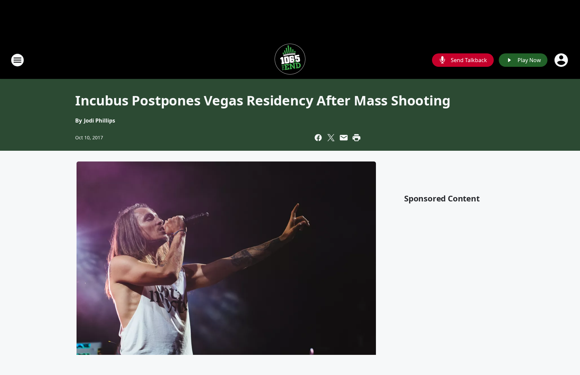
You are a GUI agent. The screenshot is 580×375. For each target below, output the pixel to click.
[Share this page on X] (331, 137)
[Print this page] (356, 137)
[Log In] (561, 60)
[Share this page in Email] (343, 137)
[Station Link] (290, 60)
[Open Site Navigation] (17, 60)
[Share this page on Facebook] (318, 137)
